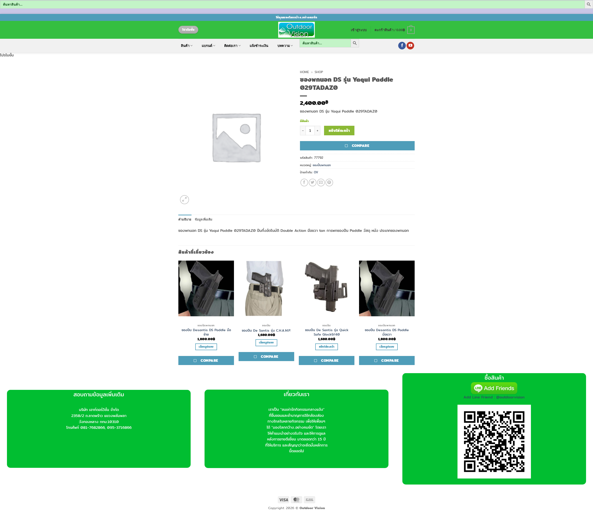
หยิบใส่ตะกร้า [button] (326, 347)
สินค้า (185, 46)
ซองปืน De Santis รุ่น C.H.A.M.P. (266, 330)
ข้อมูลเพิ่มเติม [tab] (203, 219)
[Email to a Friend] (321, 182)
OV (316, 172)
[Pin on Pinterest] (329, 182)
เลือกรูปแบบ (206, 347)
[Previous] (178, 316)
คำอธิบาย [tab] (185, 219)
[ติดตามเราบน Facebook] (402, 46)
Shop (319, 71)
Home (304, 71)
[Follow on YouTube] (410, 46)
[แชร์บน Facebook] (304, 182)
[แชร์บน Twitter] (312, 182)
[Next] (414, 316)
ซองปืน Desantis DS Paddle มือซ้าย (206, 332)
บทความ (284, 46)
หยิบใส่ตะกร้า (339, 130)
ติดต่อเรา (230, 46)
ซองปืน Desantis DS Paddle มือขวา (387, 332)
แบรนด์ (207, 46)
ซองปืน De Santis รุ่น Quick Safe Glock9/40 (326, 332)
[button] (359, 29)
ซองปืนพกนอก (322, 165)
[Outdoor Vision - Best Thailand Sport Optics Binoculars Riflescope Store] (296, 30)
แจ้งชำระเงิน (259, 46)
